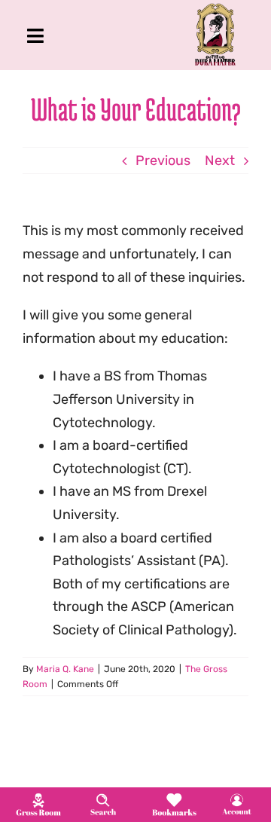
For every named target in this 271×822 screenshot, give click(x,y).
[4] (236, 798)
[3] (174, 797)
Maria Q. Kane (65, 669)
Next (220, 160)
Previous (163, 160)
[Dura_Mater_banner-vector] (215, 10)
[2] (103, 798)
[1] (38, 797)
